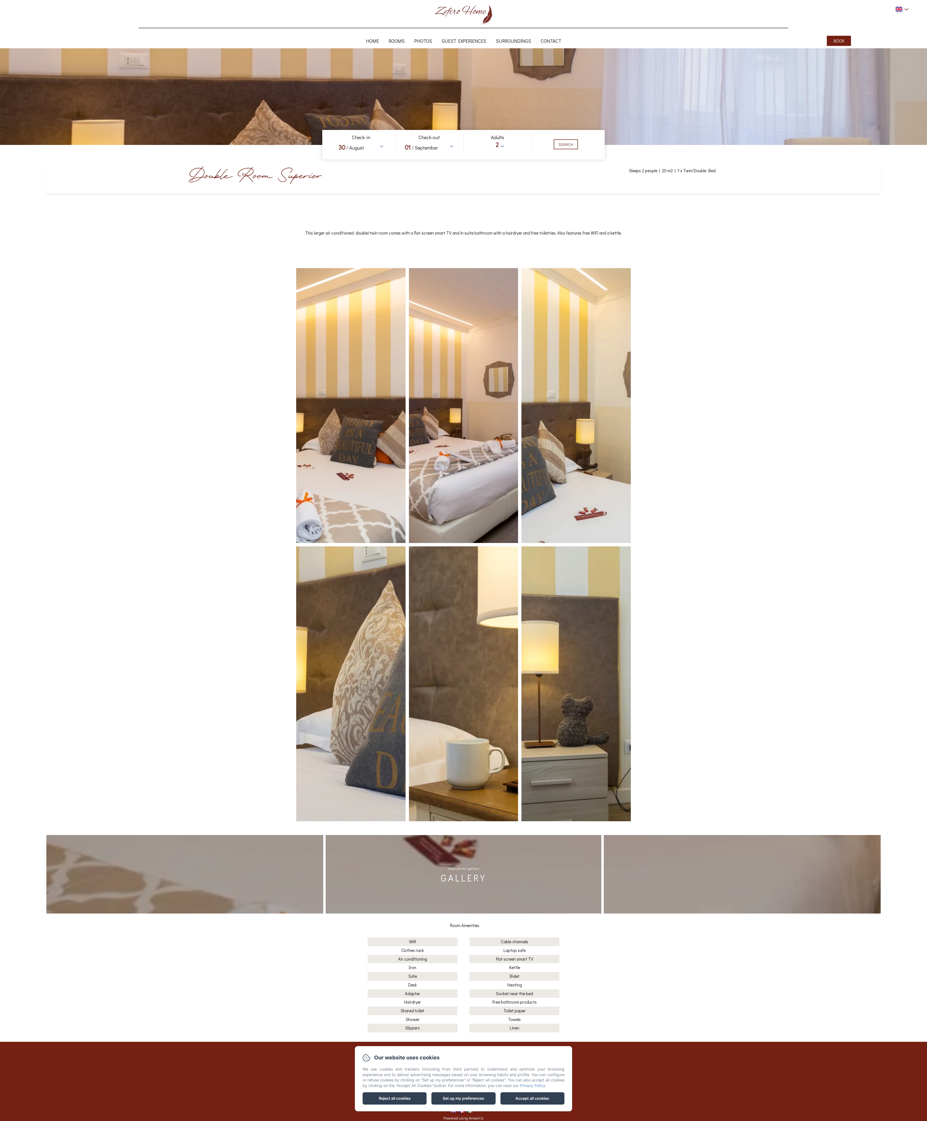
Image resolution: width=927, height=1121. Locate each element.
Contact (551, 41)
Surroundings (513, 41)
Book (839, 41)
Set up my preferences (463, 1098)
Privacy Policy (532, 1085)
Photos (423, 41)
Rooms (397, 41)
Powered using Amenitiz (463, 1118)
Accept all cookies (532, 1098)
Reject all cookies (395, 1098)
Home (372, 41)
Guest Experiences (464, 41)
